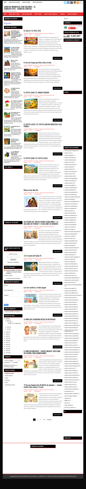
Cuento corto (68, 153)
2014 (7, 352)
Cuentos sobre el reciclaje (71, 318)
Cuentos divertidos (69, 273)
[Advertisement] (54, 25)
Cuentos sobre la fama (70, 356)
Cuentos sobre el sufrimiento (72, 325)
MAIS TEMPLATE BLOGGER (69, 476)
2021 (7, 338)
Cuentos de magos (69, 229)
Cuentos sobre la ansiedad (71, 338)
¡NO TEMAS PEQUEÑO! (16, 101)
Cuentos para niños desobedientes (73, 284)
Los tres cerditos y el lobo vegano (35, 287)
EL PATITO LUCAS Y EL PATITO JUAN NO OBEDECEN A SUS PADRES (43, 125)
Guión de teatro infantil (70, 396)
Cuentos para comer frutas (71, 280)
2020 (7, 340)
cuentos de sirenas (69, 261)
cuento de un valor (69, 162)
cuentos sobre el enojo (70, 302)
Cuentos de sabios (69, 259)
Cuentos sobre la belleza (71, 340)
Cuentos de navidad (69, 236)
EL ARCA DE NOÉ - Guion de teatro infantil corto (15, 49)
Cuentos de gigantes (70, 220)
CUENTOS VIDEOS (38, 14)
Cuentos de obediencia (70, 240)
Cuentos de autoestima (70, 192)
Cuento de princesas (70, 157)
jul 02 (9, 321)
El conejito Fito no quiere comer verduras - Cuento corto (15, 114)
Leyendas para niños (10, 384)
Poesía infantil (68, 405)
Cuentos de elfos (69, 210)
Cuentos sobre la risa (70, 384)
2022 (7, 336)
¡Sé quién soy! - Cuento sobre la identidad (15, 140)
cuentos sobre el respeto (71, 323)
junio (8, 327)
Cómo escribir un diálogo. (71, 150)
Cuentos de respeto (69, 254)
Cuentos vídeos (9, 375)
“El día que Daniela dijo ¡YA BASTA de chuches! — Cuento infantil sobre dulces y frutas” (43, 386)
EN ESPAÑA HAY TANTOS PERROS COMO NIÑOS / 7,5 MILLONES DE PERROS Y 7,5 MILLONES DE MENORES (41, 223)
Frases (6, 378)
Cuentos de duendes (70, 208)
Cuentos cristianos (69, 176)
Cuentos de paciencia (70, 243)
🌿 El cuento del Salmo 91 (32, 256)
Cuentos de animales (70, 187)
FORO (6, 382)
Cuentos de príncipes (70, 252)
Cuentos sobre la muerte (70, 372)
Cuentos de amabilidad (70, 178)
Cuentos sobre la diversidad (71, 352)
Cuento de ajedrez (69, 155)
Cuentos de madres (69, 227)
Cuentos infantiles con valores (12, 311)
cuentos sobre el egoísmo (71, 300)
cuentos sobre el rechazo (71, 316)
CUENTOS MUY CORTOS (37, 2)
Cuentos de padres (69, 245)
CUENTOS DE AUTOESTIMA (14, 2)
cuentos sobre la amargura (71, 333)
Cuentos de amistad (69, 180)
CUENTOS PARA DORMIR (27, 14)
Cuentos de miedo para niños (72, 231)
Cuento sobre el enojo (70, 164)
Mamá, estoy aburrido (31, 190)
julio (8, 320)
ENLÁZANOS (62, 14)
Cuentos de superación (70, 266)
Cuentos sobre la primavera (71, 379)
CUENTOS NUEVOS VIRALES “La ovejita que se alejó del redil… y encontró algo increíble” (16, 75)
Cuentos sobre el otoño (70, 309)
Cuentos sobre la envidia (71, 354)
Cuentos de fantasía (69, 213)
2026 (7, 318)
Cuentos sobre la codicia (71, 345)
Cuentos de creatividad (70, 206)
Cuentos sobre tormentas (71, 389)
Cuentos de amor (69, 183)
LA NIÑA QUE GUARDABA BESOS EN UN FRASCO (39, 319)
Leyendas (67, 398)
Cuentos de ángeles (69, 185)
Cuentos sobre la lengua (70, 370)
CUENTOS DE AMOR (26, 2)
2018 (7, 344)
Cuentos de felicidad (70, 217)
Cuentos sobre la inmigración (72, 366)
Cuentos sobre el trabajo (71, 327)
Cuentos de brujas (69, 199)
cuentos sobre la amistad (71, 335)
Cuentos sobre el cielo (70, 297)
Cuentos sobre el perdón (71, 313)
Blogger (18, 278)
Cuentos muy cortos (69, 275)
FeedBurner (16, 262)
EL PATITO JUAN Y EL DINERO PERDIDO (36, 92)
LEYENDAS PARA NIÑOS (72, 14)
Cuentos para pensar (70, 290)
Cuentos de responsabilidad (71, 257)
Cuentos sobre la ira (69, 368)
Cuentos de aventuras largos (71, 197)
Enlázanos (7, 380)
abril (8, 329)
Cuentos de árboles (69, 190)
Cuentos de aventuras (70, 194)
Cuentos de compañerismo (71, 201)
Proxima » (49, 419)
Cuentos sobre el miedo (70, 306)
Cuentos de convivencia (70, 203)
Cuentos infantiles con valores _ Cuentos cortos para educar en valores (14, 272)
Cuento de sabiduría (69, 160)
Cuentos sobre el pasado (71, 311)
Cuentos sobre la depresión (71, 349)
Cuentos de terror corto (70, 268)
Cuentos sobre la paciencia (71, 375)
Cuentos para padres (70, 288)
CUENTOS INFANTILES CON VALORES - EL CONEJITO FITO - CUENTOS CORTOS (20, 7)
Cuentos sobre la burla (70, 342)
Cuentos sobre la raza (70, 382)
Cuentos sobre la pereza (70, 377)
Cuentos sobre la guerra (70, 359)
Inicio (5, 2)
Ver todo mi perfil (8, 275)
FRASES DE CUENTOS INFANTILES (51, 14)
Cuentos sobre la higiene (71, 361)
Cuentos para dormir (69, 282)
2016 (7, 348)
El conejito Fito (68, 391)
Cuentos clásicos (69, 169)
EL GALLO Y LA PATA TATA (32, 31)
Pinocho (67, 403)
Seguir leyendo (57, 58)
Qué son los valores (69, 407)
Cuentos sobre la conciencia (71, 347)
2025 (7, 332)
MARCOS (67, 400)
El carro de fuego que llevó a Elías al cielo (37, 62)
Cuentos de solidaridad (70, 264)
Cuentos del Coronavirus (70, 270)
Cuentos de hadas (69, 222)
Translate (15, 362)
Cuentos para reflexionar (70, 293)
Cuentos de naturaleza (70, 234)
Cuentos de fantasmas (70, 215)
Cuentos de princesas (70, 250)
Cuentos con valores (69, 171)
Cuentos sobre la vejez (70, 386)
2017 (7, 346)
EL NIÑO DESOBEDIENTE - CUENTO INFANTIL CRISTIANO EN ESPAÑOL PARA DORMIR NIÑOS (42, 352)
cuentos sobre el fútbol (70, 304)
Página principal (9, 373)
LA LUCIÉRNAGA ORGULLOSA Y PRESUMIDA (15, 153)
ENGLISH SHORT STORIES (14, 14)
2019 (7, 342)
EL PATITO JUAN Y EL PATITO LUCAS (36, 158)
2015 (7, 350)
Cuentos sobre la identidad (71, 363)
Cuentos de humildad (70, 224)
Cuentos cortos (68, 173)
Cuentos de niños (69, 238)
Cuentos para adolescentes (71, 277)
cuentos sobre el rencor (70, 320)
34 (44, 419)
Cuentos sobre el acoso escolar (72, 295)
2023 (7, 334)
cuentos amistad (69, 167)
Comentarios (37, 35)
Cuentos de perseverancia (71, 247)
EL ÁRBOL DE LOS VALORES (15, 89)
